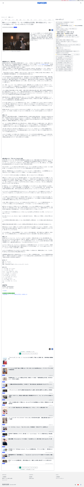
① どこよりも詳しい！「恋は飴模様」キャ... (64, 56)
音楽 (28, 19)
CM (31, 19)
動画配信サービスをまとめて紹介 (62, 52)
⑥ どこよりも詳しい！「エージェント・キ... (64, 64)
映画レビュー (76, 51)
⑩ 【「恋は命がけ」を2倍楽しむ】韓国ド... (64, 70)
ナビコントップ (4, 17)
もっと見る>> (75, 54)
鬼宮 (57, 39)
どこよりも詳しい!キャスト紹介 (71, 35)
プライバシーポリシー (60, 478)
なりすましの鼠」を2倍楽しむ (74, 44)
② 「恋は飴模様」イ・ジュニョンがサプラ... (64, 57)
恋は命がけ (75, 41)
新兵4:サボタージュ (59, 46)
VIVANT (72, 22)
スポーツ (40, 19)
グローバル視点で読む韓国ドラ (61, 30)
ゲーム (45, 19)
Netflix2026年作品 (64, 25)
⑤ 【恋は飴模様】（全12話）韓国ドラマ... (64, 62)
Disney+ (71, 25)
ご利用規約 (58, 476)
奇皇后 (60, 39)
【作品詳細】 (5, 294)
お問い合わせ (31, 478)
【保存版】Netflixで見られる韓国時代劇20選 (64, 51)
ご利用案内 (4, 476)
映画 (17, 19)
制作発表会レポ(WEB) (69, 33)
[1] (18, 354)
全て (6, 19)
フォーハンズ (67, 46)
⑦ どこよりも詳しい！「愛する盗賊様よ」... (64, 65)
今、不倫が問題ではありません (61, 44)
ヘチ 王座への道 (67, 36)
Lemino (62, 28)
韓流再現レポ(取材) (60, 33)
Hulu (67, 28)
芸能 (20, 19)
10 (35, 353)
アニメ (24, 19)
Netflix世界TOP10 (60, 36)
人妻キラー (69, 41)
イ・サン (76, 36)
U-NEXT (57, 28)
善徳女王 (68, 39)
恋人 (72, 39)
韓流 (9, 19)
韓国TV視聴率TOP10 (60, 35)
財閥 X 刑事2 (63, 41)
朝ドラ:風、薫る (59, 22)
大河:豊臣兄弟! (66, 22)
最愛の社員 (58, 43)
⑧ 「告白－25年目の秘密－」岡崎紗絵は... (64, 67)
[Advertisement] (42, 10)
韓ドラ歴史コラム (73, 28)
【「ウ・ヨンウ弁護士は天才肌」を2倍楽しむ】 (18, 294)
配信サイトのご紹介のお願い (7, 478)
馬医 (73, 36)
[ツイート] (50, 30)
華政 (64, 39)
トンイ (57, 38)
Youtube (5, 290)
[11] (37, 354)
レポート (35, 19)
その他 (49, 19)
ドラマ (13, 19)
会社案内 (30, 476)
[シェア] (52, 30)
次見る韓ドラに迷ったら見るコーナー (63, 49)
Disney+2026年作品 (78, 25)
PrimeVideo (58, 27)
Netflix (57, 25)
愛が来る (57, 41)
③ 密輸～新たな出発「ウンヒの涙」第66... (64, 59)
